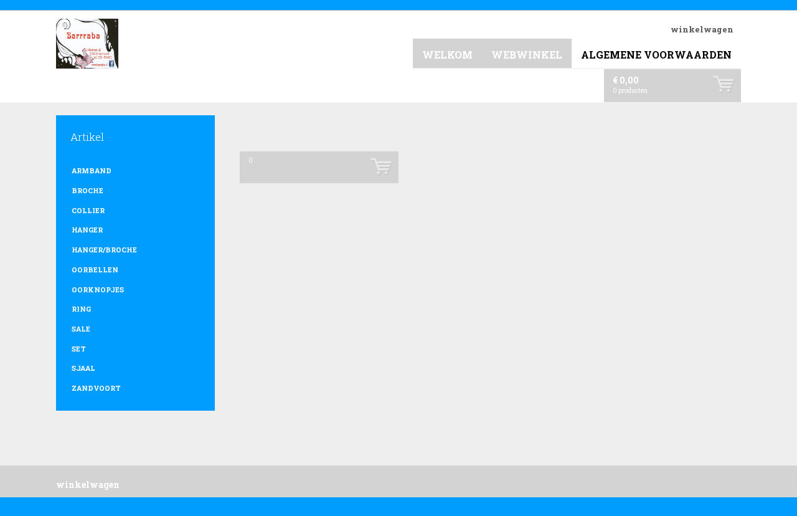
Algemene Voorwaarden (656, 54)
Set (79, 348)
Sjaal (83, 368)
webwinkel (526, 54)
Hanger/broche (104, 249)
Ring (81, 308)
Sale (81, 328)
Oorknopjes (98, 289)
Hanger (87, 229)
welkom (447, 54)
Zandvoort (96, 388)
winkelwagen (702, 29)
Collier (88, 210)
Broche (87, 190)
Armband (91, 170)
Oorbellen (95, 269)
